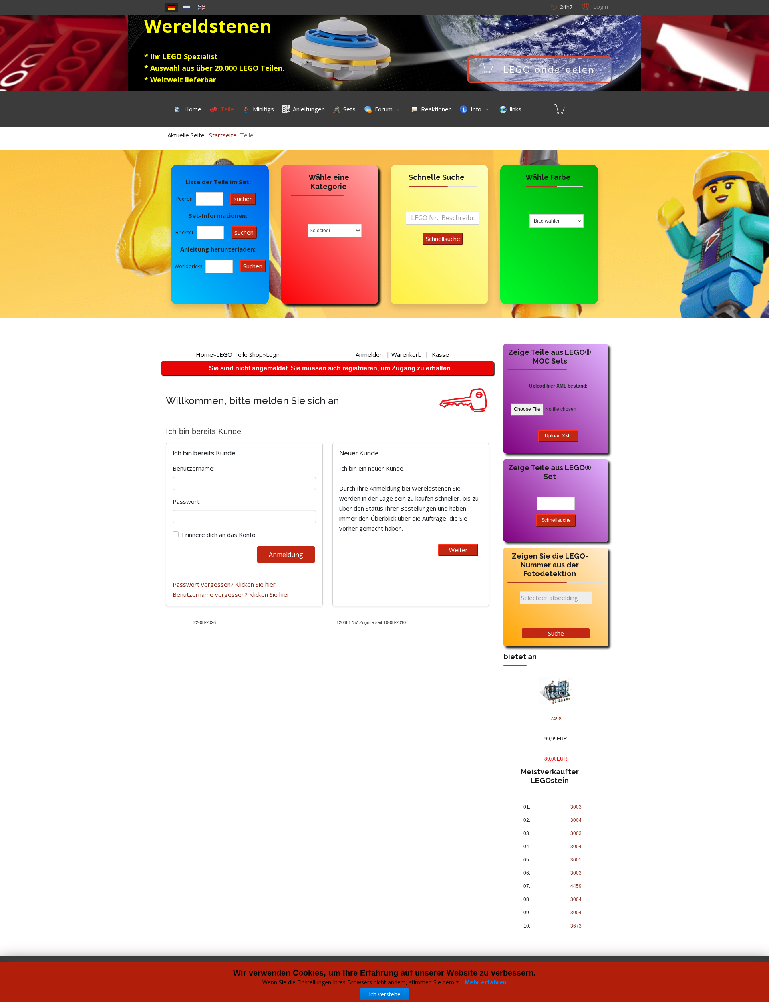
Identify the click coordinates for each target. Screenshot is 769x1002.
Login (273, 354)
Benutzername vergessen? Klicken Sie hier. (232, 594)
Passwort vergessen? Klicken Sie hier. (225, 584)
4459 (576, 886)
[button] (594, 6)
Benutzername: (194, 468)
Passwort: (187, 501)
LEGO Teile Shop (239, 354)
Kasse (440, 354)
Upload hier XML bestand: (558, 386)
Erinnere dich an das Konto (219, 535)
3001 (576, 860)
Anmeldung (286, 554)
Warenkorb (406, 354)
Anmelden (369, 354)
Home (204, 354)
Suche (556, 633)
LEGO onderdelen (549, 69)
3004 (576, 820)
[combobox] (556, 221)
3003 (576, 807)
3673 (576, 926)
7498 (556, 719)
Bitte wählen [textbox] (547, 221)
